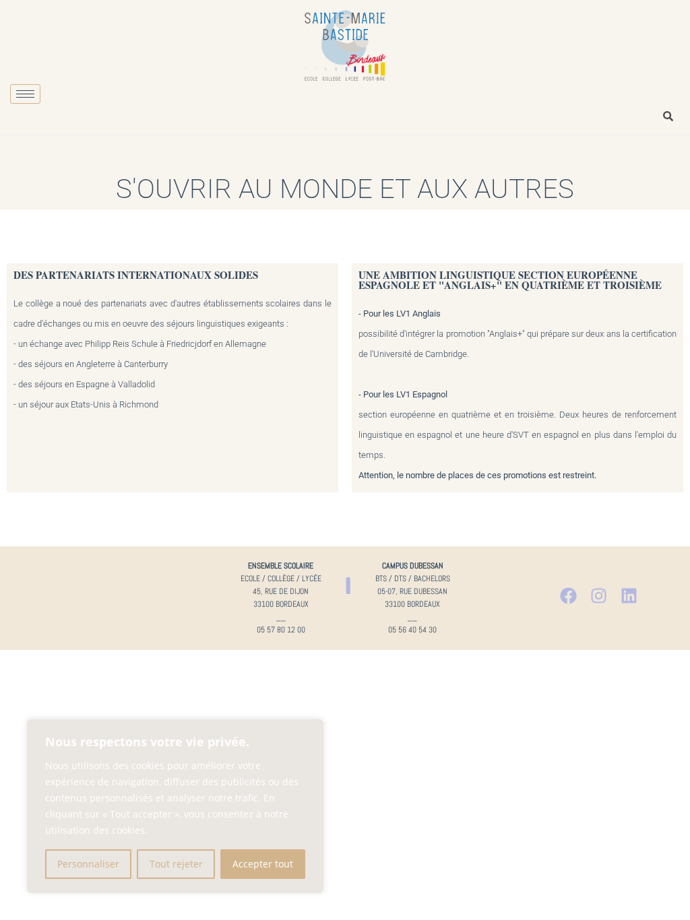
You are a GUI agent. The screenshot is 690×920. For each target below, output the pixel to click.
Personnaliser (88, 863)
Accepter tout (262, 863)
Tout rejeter (176, 863)
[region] (175, 806)
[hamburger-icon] (25, 94)
